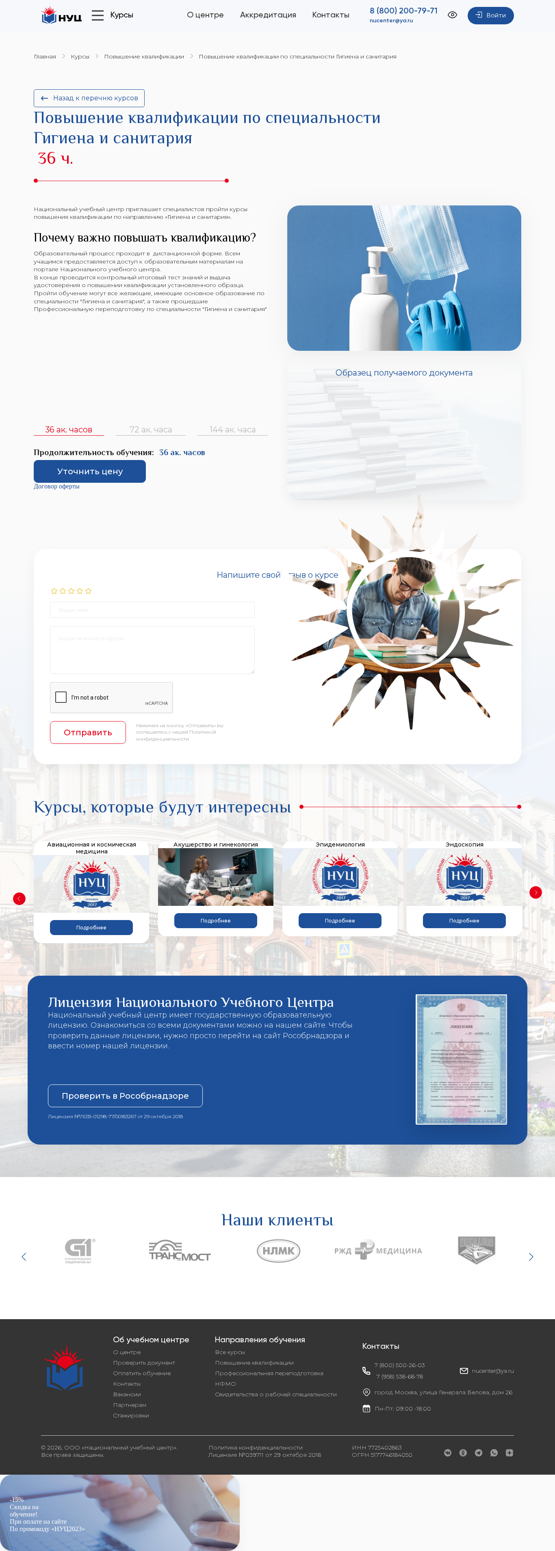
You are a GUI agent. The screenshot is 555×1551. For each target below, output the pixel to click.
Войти (496, 16)
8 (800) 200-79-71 (404, 11)
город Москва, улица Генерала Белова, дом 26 (443, 1392)
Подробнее (91, 928)
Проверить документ (144, 1362)
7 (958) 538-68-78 (400, 1376)
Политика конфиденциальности (255, 1447)
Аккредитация (268, 15)
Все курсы (230, 1352)
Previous (19, 898)
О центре (205, 15)
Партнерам (129, 1404)
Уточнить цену (90, 471)
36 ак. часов (68, 429)
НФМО (225, 1383)
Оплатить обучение (142, 1373)
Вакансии (127, 1394)
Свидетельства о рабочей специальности (276, 1394)
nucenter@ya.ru (391, 21)
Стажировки (131, 1415)
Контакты (330, 15)
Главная (45, 56)
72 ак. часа (151, 429)
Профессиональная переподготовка (269, 1373)
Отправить (88, 732)
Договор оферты (57, 486)
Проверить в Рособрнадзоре (125, 1096)
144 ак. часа (233, 429)
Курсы (80, 56)
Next (535, 892)
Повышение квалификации (144, 56)
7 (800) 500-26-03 (400, 1365)
